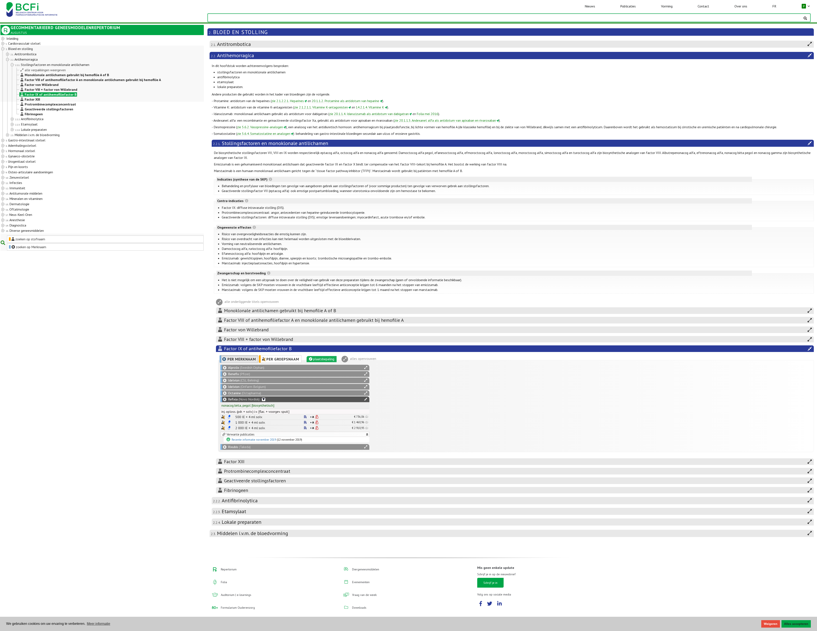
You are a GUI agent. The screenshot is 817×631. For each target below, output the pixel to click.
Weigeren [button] (770, 623)
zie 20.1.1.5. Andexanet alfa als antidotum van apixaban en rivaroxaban (445, 120)
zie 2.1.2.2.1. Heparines (287, 101)
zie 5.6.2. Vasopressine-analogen (260, 127)
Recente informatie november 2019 (254, 440)
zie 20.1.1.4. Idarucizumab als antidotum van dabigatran (369, 114)
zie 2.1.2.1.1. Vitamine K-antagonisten (321, 107)
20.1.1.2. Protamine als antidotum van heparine (345, 101)
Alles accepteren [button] (796, 623)
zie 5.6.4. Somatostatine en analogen (263, 133)
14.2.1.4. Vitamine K (370, 107)
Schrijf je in (490, 583)
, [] (247, 405)
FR (774, 6)
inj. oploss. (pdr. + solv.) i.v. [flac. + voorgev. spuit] (255, 411)
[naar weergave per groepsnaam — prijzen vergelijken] (223, 417)
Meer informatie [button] (98, 623)
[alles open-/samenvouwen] (365, 367)
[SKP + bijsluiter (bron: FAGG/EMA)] (229, 416)
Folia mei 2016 (427, 114)
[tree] (94, 135)
